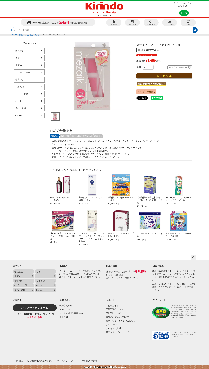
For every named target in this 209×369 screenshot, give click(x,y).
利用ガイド (132, 24)
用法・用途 (65, 136)
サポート (110, 300)
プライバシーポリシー (67, 361)
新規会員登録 (65, 305)
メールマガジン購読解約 (71, 313)
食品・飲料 (20, 108)
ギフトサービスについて (117, 332)
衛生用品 (19, 79)
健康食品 (19, 51)
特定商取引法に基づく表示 (40, 361)
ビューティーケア (23, 72)
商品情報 (98, 136)
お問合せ (17, 300)
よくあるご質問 (113, 328)
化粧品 (21, 35)
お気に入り (151, 24)
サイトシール (159, 300)
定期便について (113, 313)
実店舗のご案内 (89, 361)
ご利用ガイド (112, 305)
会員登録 (114, 24)
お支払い (64, 265)
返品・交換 (158, 265)
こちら (79, 277)
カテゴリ (17, 265)
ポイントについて (114, 324)
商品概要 (54, 136)
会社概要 (19, 361)
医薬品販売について (115, 309)
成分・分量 (76, 136)
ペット (18, 101)
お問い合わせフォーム (34, 307)
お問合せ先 (87, 136)
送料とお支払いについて (117, 317)
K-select (19, 115)
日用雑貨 (19, 86)
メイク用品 (29, 35)
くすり (18, 58)
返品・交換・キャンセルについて (122, 321)
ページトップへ (193, 257)
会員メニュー (66, 300)
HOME (14, 35)
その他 (37, 35)
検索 (195, 29)
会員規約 (63, 317)
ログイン (184, 13)
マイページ (170, 24)
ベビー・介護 (21, 94)
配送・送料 (111, 265)
